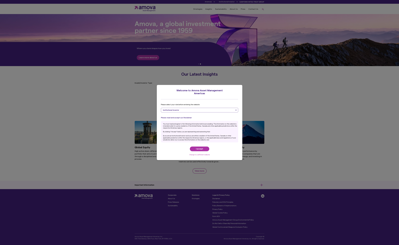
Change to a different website (199, 154)
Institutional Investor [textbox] (171, 110)
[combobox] (199, 110)
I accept (199, 149)
